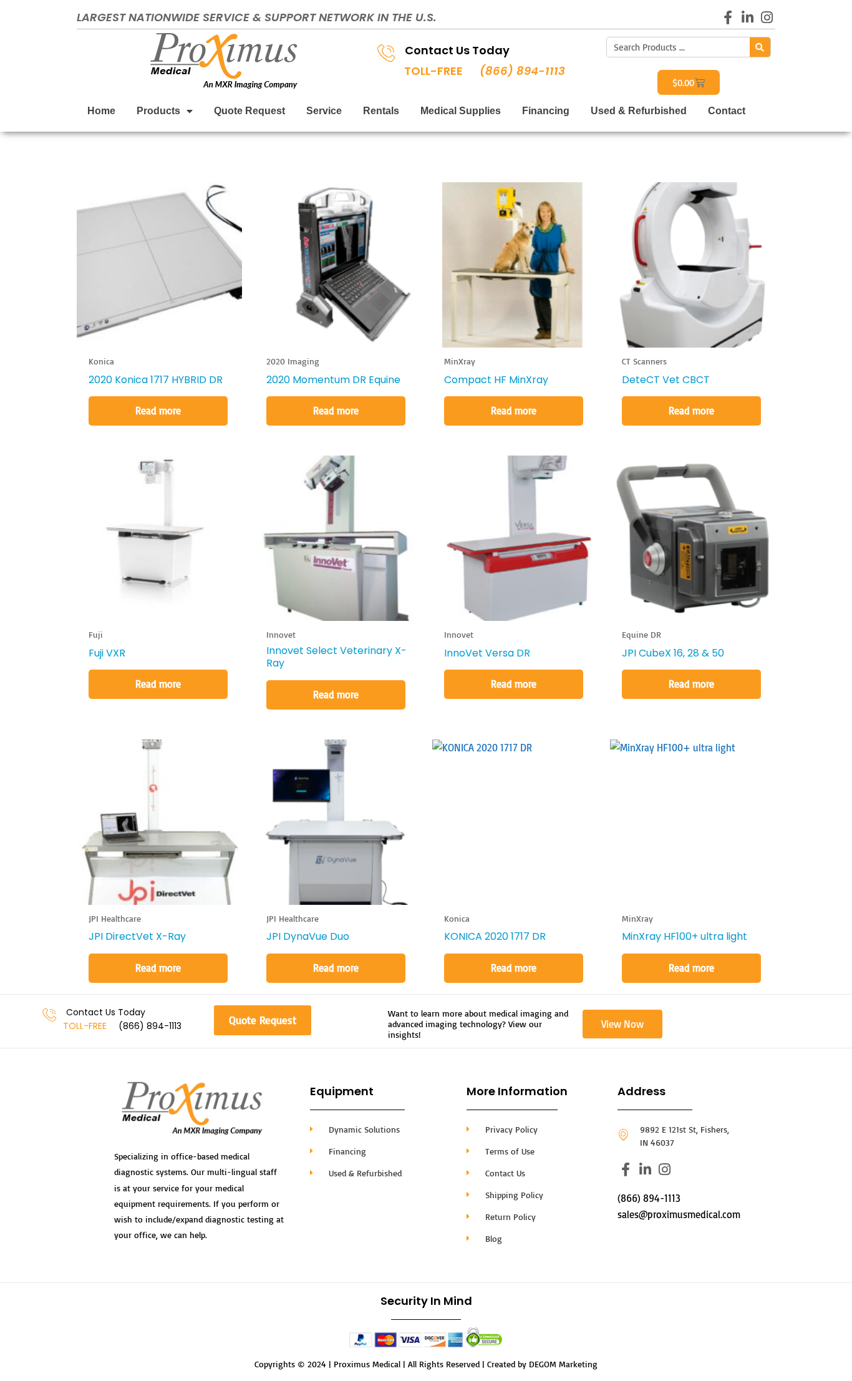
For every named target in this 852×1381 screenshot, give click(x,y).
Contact (726, 110)
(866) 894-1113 (522, 71)
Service (324, 110)
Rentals (381, 110)
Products (158, 110)
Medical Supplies (460, 110)
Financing (545, 110)
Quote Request (249, 110)
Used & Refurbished (639, 110)
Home (101, 110)
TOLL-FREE (433, 71)
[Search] (760, 47)
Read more (158, 410)
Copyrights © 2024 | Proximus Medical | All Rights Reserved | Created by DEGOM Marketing (426, 1364)
